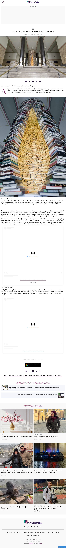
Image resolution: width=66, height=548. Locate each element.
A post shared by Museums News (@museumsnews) (33, 351)
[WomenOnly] (33, 2)
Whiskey (40, 543)
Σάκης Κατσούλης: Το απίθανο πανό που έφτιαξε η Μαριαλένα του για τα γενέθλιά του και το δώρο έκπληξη (48, 508)
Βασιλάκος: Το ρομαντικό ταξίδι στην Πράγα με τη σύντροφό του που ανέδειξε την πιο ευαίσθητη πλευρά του (16, 472)
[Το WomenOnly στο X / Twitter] (34, 526)
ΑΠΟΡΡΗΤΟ (62, 547)
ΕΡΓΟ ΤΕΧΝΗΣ (59, 375)
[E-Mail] (36, 81)
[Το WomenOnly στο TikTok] (31, 526)
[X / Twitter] (29, 81)
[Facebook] (26, 81)
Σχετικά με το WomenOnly (33, 535)
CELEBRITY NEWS (38, 434)
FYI (33, 28)
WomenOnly (33, 522)
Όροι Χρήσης (17, 532)
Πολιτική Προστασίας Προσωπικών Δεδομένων (33, 532)
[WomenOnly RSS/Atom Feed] (41, 526)
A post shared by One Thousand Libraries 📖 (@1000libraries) (33, 279)
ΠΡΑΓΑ (25, 375)
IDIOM (6, 375)
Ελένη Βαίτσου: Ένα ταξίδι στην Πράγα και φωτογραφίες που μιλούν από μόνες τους (46, 437)
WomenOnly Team (28, 34)
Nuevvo (30, 543)
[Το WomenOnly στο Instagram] (28, 526)
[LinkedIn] (33, 81)
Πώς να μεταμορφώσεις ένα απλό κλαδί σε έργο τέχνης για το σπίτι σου (16, 437)
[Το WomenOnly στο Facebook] (24, 526)
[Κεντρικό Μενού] (2, 2)
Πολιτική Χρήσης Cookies (53, 532)
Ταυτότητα (9, 532)
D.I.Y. (2, 434)
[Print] (40, 81)
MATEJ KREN (50, 375)
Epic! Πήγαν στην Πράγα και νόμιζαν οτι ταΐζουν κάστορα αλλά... (14, 507)
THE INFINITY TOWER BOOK (16, 375)
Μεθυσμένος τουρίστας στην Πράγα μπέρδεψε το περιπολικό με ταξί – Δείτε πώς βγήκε (48, 471)
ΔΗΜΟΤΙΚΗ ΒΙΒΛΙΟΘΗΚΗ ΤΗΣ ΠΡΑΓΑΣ (37, 375)
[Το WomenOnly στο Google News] (37, 526)
